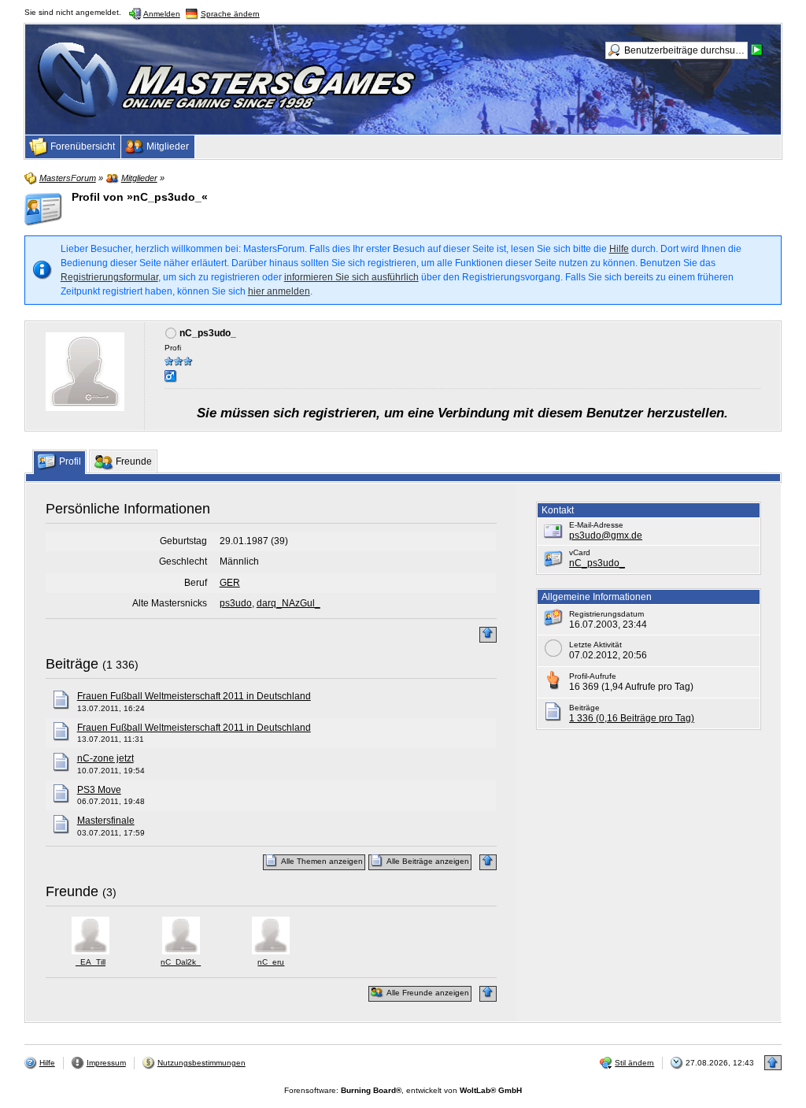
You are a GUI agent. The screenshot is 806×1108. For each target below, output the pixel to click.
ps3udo (236, 603)
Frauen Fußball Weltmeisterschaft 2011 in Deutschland (194, 696)
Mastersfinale (106, 820)
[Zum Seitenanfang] (488, 635)
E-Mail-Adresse (596, 525)
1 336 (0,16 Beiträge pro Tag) (631, 718)
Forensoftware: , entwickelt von (403, 1090)
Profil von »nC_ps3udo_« (140, 197)
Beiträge (72, 664)
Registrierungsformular (109, 277)
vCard (579, 552)
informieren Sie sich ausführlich (351, 277)
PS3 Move (99, 789)
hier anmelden (279, 291)
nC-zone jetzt (105, 758)
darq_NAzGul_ (288, 603)
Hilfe (619, 248)
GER (230, 582)
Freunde (72, 891)
